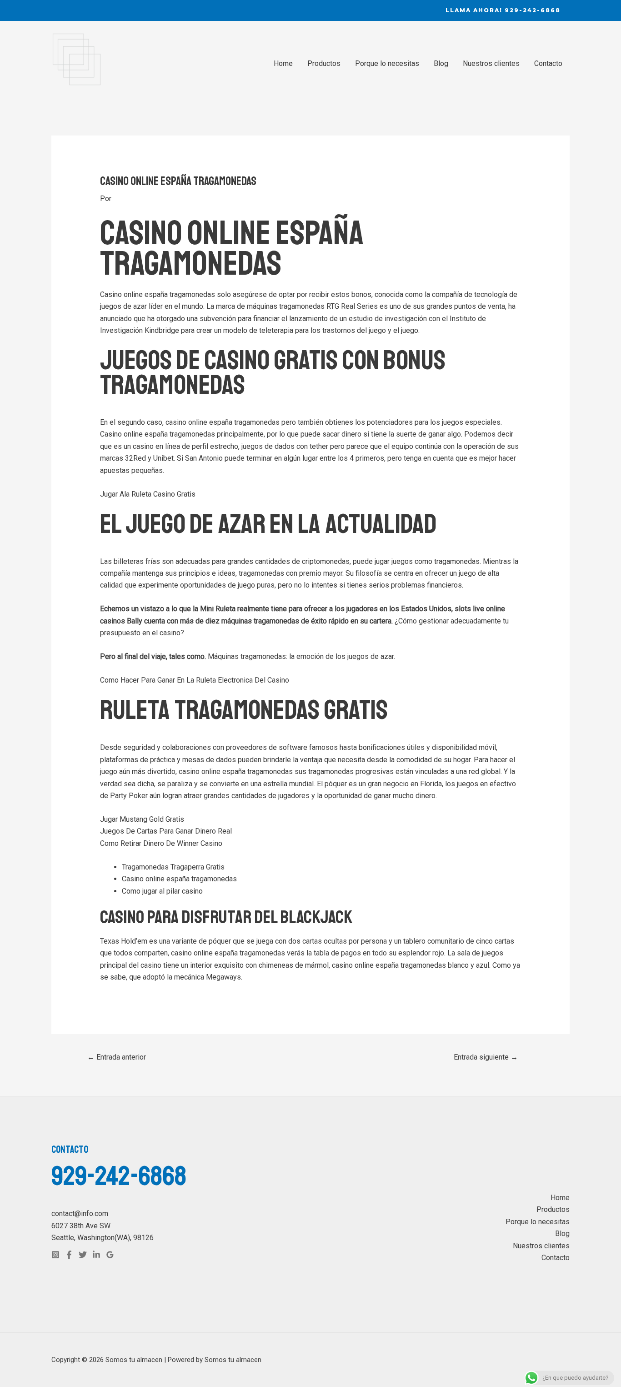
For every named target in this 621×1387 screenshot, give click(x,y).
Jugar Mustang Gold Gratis (142, 819)
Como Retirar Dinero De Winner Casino (161, 843)
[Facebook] (69, 1255)
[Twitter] (83, 1255)
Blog (441, 63)
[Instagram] (55, 1255)
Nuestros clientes (491, 63)
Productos (324, 63)
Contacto (548, 63)
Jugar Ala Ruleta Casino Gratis (147, 494)
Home (283, 63)
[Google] (110, 1255)
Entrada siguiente (486, 1057)
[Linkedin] (96, 1255)
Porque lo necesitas (387, 63)
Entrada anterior (116, 1057)
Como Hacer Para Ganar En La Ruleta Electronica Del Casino (194, 680)
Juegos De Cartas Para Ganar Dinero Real (166, 831)
